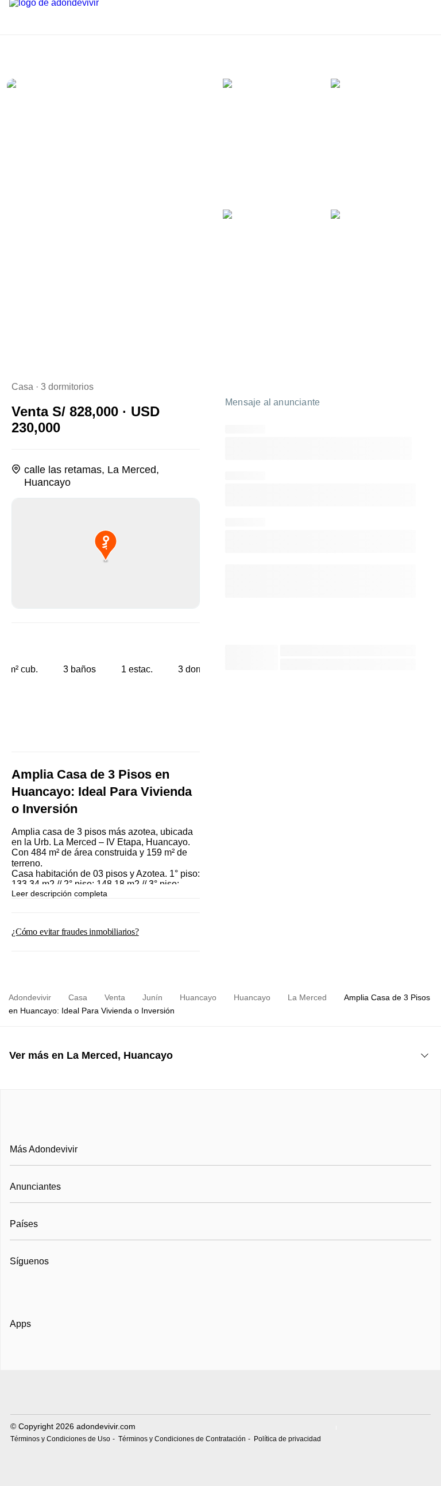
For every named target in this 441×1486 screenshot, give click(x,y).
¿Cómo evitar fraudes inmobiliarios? (75, 932)
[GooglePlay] (124, 1356)
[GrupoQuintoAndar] (220, 1394)
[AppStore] (46, 1356)
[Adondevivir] (220, 1123)
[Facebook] (19, 1289)
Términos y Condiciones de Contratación (182, 1439)
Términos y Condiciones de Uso (60, 1439)
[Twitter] (76, 1289)
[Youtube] (57, 1289)
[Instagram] (38, 1289)
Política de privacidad (287, 1439)
